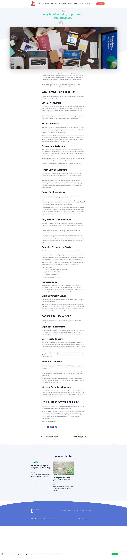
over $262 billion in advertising (72, 75)
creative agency (61, 346)
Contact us (44, 421)
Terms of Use (51, 518)
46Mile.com (63, 510)
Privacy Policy (44, 518)
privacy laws (54, 382)
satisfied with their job (69, 196)
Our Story (70, 510)
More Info (122, 554)
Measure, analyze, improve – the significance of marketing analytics (41, 471)
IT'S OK (115, 554)
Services (76, 510)
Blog (63, 10)
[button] (93, 3)
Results (82, 510)
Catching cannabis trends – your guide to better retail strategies (63, 477)
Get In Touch (88, 510)
